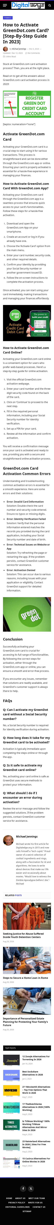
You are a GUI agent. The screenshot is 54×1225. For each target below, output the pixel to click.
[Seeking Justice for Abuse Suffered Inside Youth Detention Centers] (27, 916)
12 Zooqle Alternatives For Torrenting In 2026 (36, 1058)
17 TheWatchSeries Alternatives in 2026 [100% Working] (36, 1107)
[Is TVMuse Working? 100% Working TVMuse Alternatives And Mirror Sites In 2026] (11, 1125)
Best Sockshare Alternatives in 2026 (32, 1073)
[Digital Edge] (28, 5)
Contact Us (39, 1207)
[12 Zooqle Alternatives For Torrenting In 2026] (11, 1060)
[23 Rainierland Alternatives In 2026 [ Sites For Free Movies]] (11, 1145)
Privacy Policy (16, 1202)
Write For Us (35, 1202)
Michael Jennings (19, 49)
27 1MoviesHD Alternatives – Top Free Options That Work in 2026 (36, 1089)
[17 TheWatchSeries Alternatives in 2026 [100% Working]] (11, 1108)
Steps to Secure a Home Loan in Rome (25, 978)
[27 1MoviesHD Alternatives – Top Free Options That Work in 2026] (11, 1091)
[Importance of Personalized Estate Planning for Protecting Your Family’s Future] (27, 1001)
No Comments (34, 53)
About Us (20, 1198)
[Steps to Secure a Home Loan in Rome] (27, 960)
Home (9, 1198)
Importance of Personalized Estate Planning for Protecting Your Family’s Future (25, 1022)
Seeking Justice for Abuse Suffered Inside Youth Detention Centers (23, 935)
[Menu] (5, 5)
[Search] (49, 5)
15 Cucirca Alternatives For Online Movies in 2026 (36, 1160)
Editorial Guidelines (18, 1207)
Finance (7, 18)
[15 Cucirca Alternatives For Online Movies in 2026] (11, 1162)
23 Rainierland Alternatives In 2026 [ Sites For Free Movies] (36, 1144)
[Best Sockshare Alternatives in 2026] (11, 1075)
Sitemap (27, 1211)
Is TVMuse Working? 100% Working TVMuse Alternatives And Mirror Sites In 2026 (36, 1126)
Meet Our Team (36, 1198)
